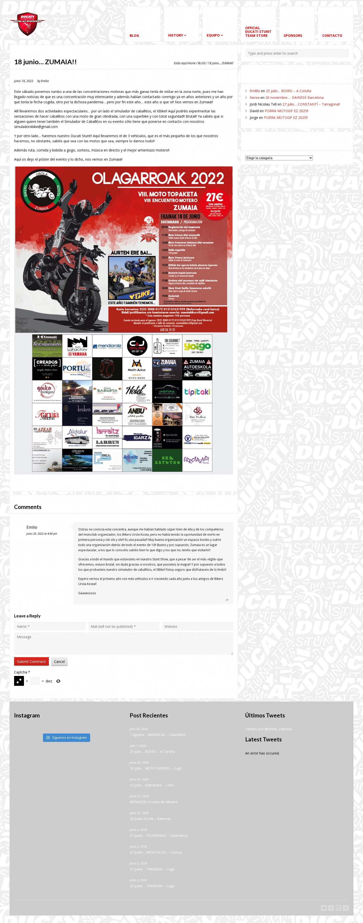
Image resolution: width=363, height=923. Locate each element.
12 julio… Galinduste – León (152, 785)
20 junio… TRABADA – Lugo (152, 885)
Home (192, 63)
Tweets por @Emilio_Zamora (268, 729)
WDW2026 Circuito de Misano (154, 801)
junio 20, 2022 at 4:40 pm (41, 533)
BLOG (201, 63)
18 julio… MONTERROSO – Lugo (156, 768)
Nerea (255, 97)
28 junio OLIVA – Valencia (150, 818)
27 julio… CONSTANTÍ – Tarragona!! (311, 104)
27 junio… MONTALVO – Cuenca (156, 852)
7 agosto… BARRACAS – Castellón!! (158, 734)
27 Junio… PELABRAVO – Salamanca (159, 835)
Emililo (255, 90)
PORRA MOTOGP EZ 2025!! (286, 110)
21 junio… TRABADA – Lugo (152, 869)
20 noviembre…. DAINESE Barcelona (294, 97)
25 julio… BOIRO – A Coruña (288, 90)
